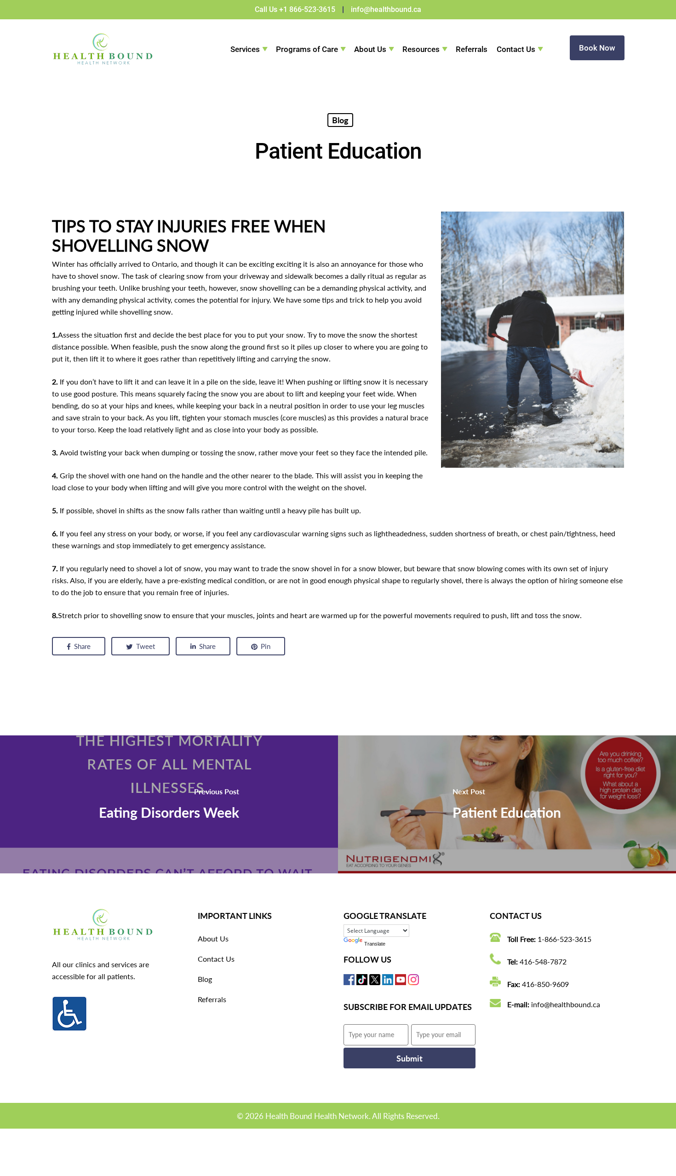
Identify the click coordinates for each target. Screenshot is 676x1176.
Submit (409, 1058)
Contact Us (516, 49)
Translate (374, 944)
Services (245, 49)
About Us (370, 49)
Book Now (597, 47)
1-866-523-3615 (564, 939)
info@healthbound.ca (386, 9)
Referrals (471, 49)
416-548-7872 (543, 961)
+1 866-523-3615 (307, 9)
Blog (340, 120)
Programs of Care (307, 49)
